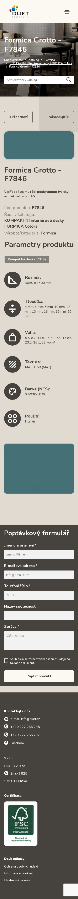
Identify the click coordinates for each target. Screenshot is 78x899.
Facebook (17, 743)
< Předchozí (18, 117)
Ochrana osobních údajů (21, 866)
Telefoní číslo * (17, 585)
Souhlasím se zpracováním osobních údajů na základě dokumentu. (40, 661)
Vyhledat (69, 80)
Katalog (34, 60)
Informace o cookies (18, 873)
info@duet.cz (30, 719)
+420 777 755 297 (25, 735)
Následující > (59, 117)
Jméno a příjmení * (20, 545)
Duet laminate (13, 60)
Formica (50, 60)
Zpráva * (11, 626)
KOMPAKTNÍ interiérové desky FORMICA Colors (41, 63)
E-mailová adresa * (21, 565)
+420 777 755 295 (25, 727)
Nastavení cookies (17, 880)
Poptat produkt (39, 676)
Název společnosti (20, 606)
